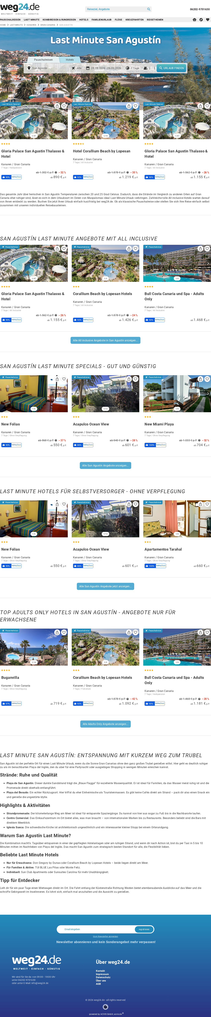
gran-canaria (47, 24)
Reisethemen (155, 19)
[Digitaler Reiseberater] (194, 20)
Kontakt (100, 970)
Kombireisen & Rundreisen (59, 19)
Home (3, 24)
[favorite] (208, 20)
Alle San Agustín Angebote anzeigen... (105, 465)
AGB (98, 983)
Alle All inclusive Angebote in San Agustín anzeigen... (105, 340)
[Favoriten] (64, 106)
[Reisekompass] (201, 20)
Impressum (102, 974)
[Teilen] (57, 106)
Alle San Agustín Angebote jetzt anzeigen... (105, 586)
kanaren (31, 24)
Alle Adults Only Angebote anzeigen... (105, 724)
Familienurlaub (102, 19)
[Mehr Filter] (155, 68)
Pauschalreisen (10, 19)
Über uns (101, 980)
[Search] (149, 9)
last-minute (16, 24)
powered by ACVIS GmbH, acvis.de (105, 1014)
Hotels (83, 19)
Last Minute (31, 19)
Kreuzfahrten (135, 19)
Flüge (118, 19)
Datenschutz (103, 977)
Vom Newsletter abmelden (105, 936)
